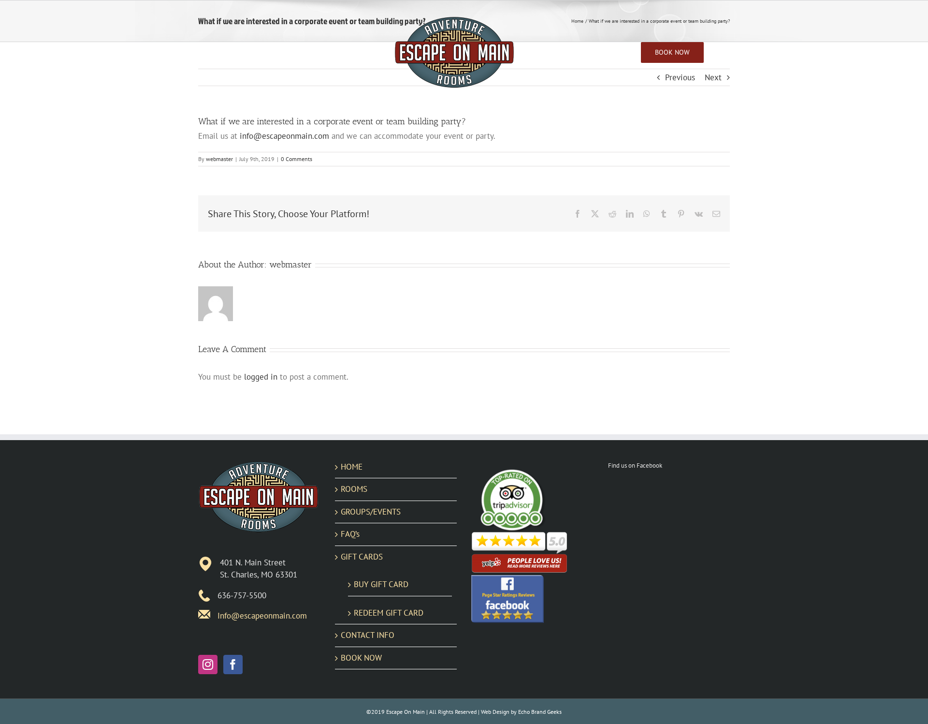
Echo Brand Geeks (540, 711)
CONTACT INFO (367, 635)
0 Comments (296, 159)
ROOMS (354, 489)
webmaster (219, 159)
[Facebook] (233, 664)
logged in (260, 376)
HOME (351, 466)
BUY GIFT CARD (381, 584)
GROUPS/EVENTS (371, 511)
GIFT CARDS (362, 556)
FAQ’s (350, 534)
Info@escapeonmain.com (262, 615)
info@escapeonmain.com (284, 136)
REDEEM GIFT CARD (388, 612)
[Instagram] (208, 664)
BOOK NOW (361, 657)
